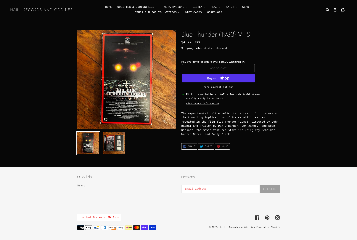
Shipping (187, 48)
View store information (202, 103)
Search (82, 185)
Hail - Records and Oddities (41, 10)
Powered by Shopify (268, 227)
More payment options (218, 87)
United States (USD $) (98, 217)
